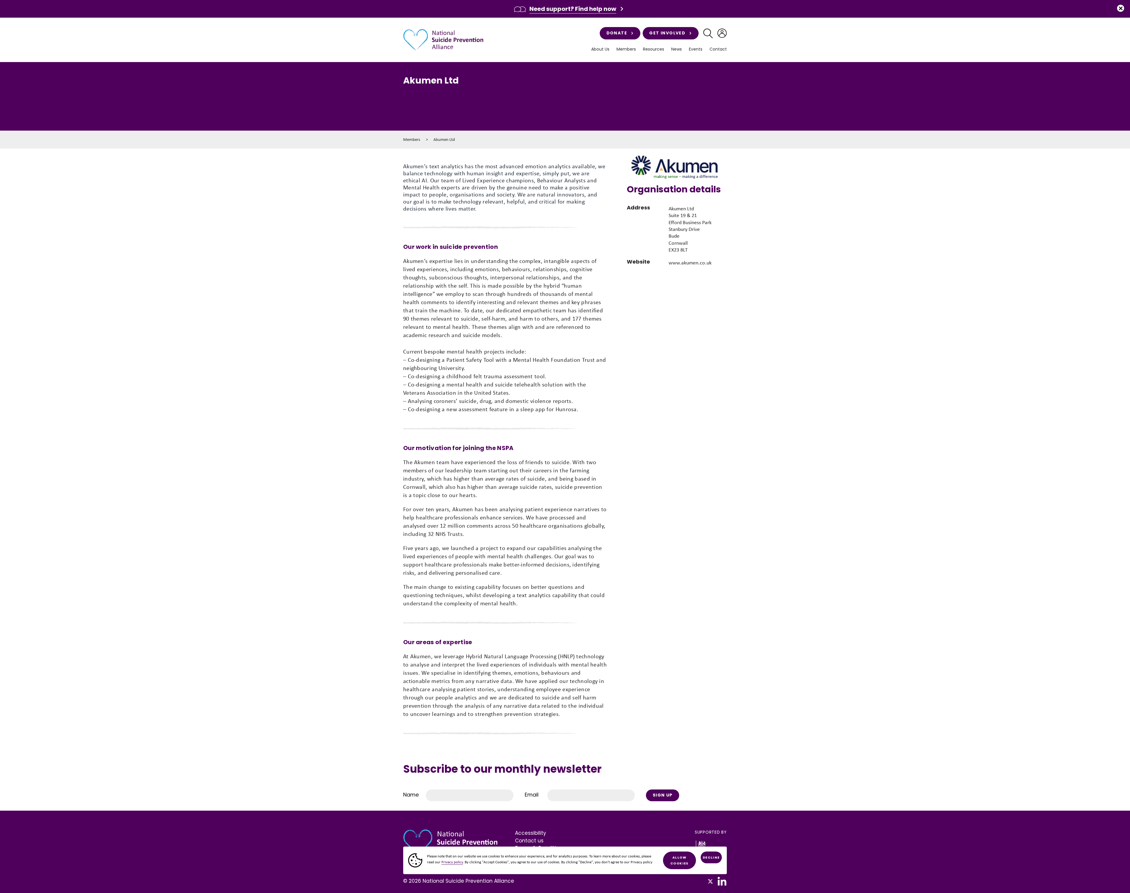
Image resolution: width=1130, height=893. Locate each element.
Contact (718, 49)
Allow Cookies (679, 860)
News (676, 49)
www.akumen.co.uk (690, 262)
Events (695, 49)
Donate (616, 33)
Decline (711, 857)
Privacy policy (452, 862)
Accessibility (530, 833)
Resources (653, 49)
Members (411, 139)
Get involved (667, 33)
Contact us (529, 840)
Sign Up (663, 795)
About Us (600, 49)
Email (532, 794)
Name (411, 794)
